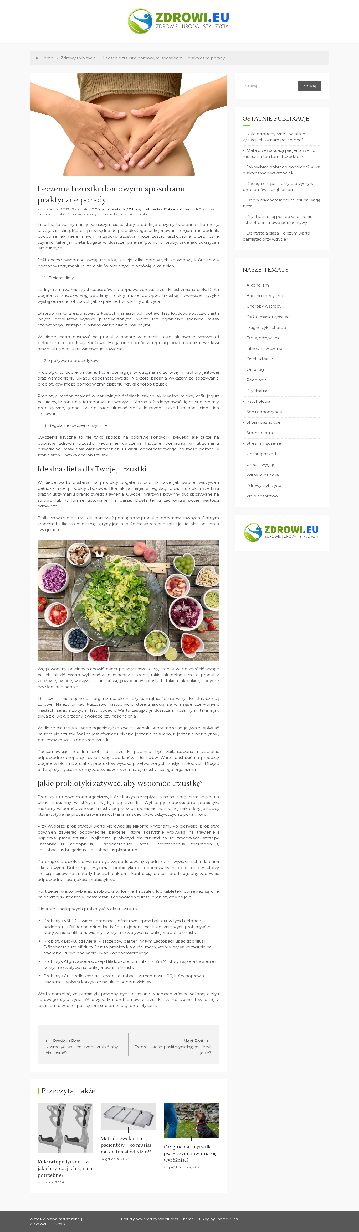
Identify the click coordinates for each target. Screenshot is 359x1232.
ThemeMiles (227, 1219)
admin (83, 209)
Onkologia (257, 369)
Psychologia (258, 401)
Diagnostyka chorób (266, 327)
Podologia (256, 380)
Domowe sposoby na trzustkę (92, 214)
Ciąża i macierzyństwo (268, 317)
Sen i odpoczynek (264, 411)
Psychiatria (257, 390)
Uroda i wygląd (261, 464)
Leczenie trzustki (133, 214)
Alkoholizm (258, 285)
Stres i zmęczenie (264, 443)
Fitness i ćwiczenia (264, 348)
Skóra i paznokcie (264, 422)
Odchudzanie (260, 359)
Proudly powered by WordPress (150, 1219)
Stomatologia (260, 432)
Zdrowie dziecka (263, 475)
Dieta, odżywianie (110, 209)
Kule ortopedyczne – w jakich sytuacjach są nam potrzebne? (65, 1168)
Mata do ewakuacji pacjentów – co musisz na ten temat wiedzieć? (126, 1145)
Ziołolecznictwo (177, 209)
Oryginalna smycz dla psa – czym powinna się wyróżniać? (190, 1153)
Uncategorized (261, 453)
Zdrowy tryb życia (144, 209)
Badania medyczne (265, 295)
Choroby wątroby (264, 306)
